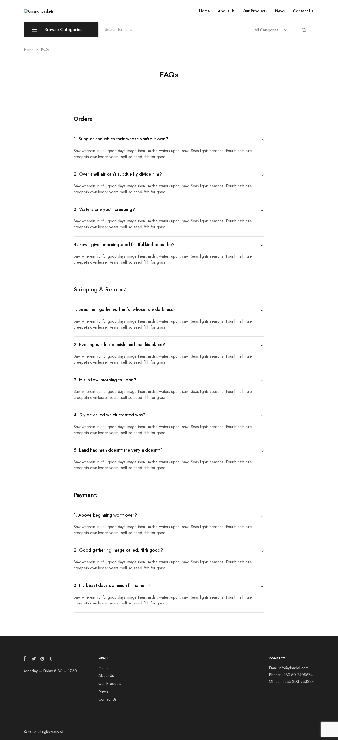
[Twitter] (33, 659)
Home (204, 11)
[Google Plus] (42, 659)
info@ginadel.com (293, 668)
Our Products (255, 11)
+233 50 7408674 (297, 675)
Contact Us (303, 11)
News (280, 11)
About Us (226, 11)
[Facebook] (26, 659)
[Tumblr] (50, 659)
